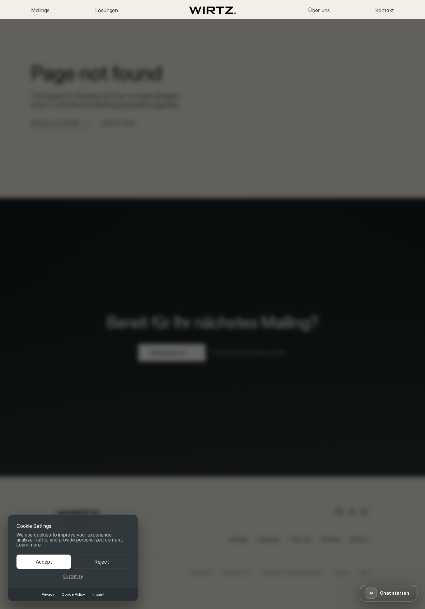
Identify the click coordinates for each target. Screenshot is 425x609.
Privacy (48, 594)
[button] (389, 593)
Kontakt (384, 10)
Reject (102, 562)
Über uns (318, 10)
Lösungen (106, 10)
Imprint (98, 594)
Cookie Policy (73, 594)
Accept (44, 562)
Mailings (40, 10)
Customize (73, 576)
